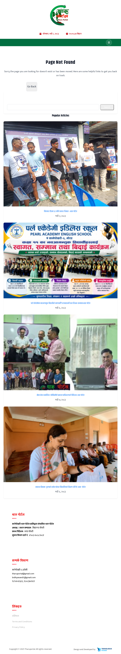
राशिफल (15, 616)
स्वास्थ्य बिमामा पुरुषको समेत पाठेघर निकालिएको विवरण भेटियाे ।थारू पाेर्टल (60, 487)
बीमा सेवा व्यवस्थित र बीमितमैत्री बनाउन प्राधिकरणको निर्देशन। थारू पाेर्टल (60, 395)
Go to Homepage (13, 86)
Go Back (31, 86)
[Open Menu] (109, 42)
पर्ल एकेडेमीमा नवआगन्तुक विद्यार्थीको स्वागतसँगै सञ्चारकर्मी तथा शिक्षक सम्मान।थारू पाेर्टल (60, 303)
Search (107, 107)
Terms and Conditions (22, 621)
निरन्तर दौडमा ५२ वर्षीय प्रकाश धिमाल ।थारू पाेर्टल (60, 211)
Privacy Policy (18, 627)
